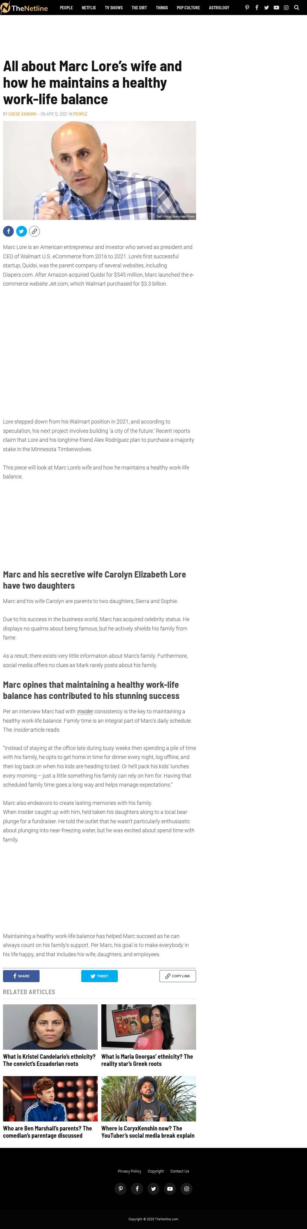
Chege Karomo (22, 114)
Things (162, 7)
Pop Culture (188, 7)
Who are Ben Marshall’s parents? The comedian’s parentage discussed (47, 1131)
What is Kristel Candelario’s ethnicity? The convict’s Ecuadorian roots (49, 1060)
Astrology (219, 7)
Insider (84, 711)
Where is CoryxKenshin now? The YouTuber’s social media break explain (148, 1131)
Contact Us (179, 1171)
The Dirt (139, 7)
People (66, 7)
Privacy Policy (129, 1171)
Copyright (156, 1171)
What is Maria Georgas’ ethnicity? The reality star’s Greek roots (147, 1060)
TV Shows (114, 7)
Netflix (89, 7)
